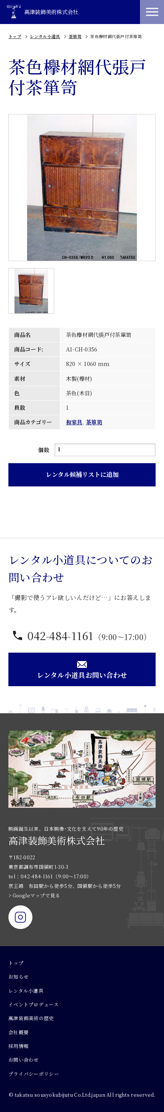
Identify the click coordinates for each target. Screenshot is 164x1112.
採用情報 (18, 1046)
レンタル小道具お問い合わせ (82, 675)
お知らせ (18, 976)
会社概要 (18, 1032)
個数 (43, 450)
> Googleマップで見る (34, 895)
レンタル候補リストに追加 (82, 474)
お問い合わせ (23, 1059)
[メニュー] (152, 12)
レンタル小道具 (45, 36)
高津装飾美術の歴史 (31, 1018)
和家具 (74, 422)
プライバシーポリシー (33, 1073)
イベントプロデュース (33, 1004)
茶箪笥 (75, 36)
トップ (14, 36)
